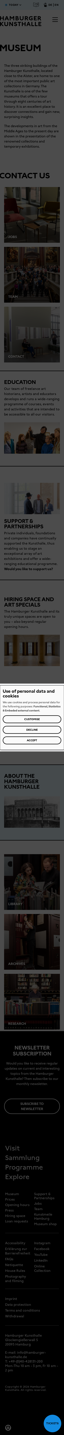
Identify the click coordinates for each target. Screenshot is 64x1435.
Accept (32, 740)
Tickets (51, 1423)
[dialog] (32, 717)
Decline (32, 730)
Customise (32, 719)
